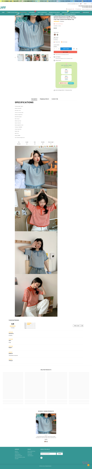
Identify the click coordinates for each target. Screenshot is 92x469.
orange (45, 441)
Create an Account (89, 9)
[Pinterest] (41, 458)
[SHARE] (76, 49)
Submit (59, 453)
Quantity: (55, 46)
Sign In (83, 9)
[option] (33, 33)
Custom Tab (55, 99)
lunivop (46, 435)
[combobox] (86, 4)
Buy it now (65, 52)
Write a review (76, 325)
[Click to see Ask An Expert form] (85, 462)
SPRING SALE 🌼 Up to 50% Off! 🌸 (45, 1)
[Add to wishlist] (74, 48)
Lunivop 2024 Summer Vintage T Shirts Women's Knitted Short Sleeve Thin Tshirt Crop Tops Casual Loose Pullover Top (46, 437)
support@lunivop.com (75, 3)
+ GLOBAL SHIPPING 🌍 (23, 1)
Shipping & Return (44, 99)
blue (47, 441)
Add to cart (66, 48)
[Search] (87, 4)
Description (34, 99)
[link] (13, 401)
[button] (15, 57)
